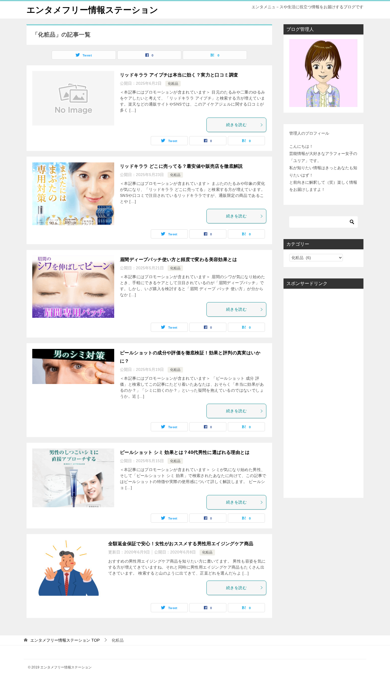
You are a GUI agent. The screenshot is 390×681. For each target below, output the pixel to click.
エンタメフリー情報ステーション (92, 10)
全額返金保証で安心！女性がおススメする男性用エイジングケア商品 (180, 543)
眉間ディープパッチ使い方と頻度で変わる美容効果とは (178, 259)
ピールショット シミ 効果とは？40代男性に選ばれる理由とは (185, 452)
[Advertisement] (323, 393)
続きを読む (236, 124)
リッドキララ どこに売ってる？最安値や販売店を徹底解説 (181, 166)
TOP (65, 640)
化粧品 (173, 84)
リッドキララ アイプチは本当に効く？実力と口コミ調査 (179, 74)
